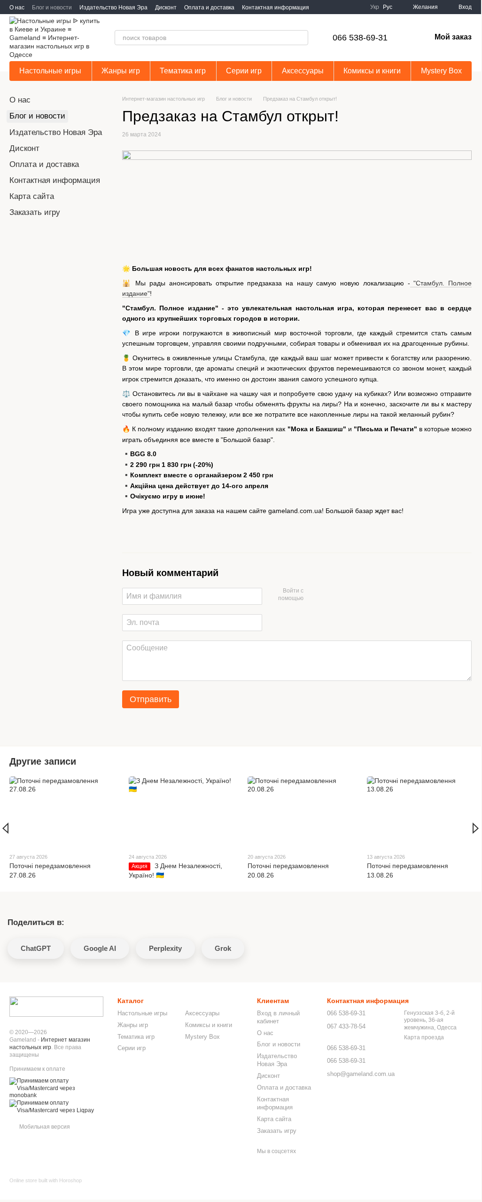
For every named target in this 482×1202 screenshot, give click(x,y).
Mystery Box (441, 71)
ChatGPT (36, 948)
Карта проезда (424, 1037)
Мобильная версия (44, 1126)
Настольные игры (50, 71)
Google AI (100, 948)
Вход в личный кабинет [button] (278, 1017)
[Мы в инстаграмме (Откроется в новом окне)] (355, 7)
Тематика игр (183, 71)
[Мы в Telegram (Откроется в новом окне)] (344, 7)
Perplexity (165, 948)
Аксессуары (303, 71)
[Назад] (5, 828)
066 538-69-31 (360, 37)
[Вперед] (476, 828)
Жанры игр (120, 71)
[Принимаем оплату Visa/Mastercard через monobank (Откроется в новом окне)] (56, 1088)
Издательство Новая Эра (113, 7)
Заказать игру (34, 212)
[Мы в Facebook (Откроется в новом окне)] (332, 7)
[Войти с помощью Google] (328, 595)
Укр (374, 7)
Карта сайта (31, 196)
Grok (223, 948)
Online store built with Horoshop (45, 1180)
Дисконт (166, 7)
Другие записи (42, 761)
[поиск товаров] (300, 37)
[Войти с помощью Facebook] (313, 595)
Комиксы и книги (372, 71)
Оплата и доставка (209, 7)
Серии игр (244, 71)
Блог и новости (52, 7)
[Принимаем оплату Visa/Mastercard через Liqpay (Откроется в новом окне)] (56, 1106)
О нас (16, 7)
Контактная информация (275, 7)
